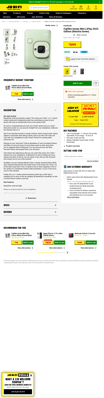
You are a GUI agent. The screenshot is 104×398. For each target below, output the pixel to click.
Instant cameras (36, 21)
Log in (73, 59)
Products (17, 13)
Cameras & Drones (14, 21)
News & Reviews (55, 17)
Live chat (59, 2)
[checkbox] (64, 176)
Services (6, 17)
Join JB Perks (37, 17)
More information (73, 197)
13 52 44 (70, 2)
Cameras (25, 21)
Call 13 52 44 (88, 117)
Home (3, 21)
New (5, 13)
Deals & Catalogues (63, 13)
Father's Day (44, 13)
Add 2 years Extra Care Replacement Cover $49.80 (82, 178)
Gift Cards (21, 17)
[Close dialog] (31, 375)
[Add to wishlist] (95, 83)
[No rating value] (68, 35)
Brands (30, 13)
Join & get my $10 (18, 392)
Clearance (82, 13)
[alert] (81, 94)
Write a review (82, 35)
